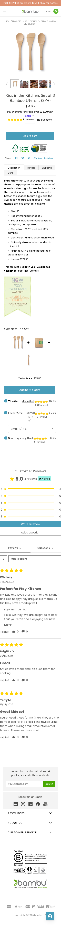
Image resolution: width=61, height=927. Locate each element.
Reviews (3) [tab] (15, 548)
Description (14, 167)
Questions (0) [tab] (45, 548)
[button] (15, 119)
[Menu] (5, 11)
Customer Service (22, 832)
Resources (16, 813)
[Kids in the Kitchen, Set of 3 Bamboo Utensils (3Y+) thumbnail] (15, 83)
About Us (15, 823)
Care (10, 172)
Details (31, 167)
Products (16, 21)
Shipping (47, 167)
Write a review (30, 524)
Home (8, 21)
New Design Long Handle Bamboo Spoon (30, 438)
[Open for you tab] (50, 916)
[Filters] (3, 558)
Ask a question (30, 532)
